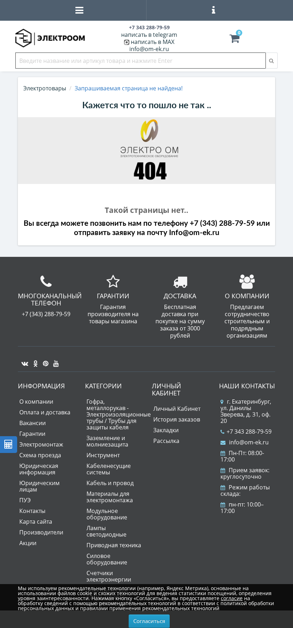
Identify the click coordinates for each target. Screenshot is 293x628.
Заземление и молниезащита (107, 441)
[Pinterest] (43, 361)
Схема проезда (40, 455)
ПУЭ (25, 500)
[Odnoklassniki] (34, 361)
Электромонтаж (41, 444)
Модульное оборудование (106, 514)
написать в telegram (149, 35)
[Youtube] (54, 361)
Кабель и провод (110, 483)
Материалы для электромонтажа (109, 497)
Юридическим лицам (39, 486)
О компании (36, 401)
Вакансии (32, 423)
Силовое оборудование (106, 559)
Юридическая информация (38, 469)
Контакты (32, 511)
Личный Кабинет (176, 409)
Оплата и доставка (44, 412)
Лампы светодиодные (106, 531)
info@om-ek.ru (149, 49)
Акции (27, 543)
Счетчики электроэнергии (108, 576)
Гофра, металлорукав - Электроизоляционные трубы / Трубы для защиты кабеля (118, 414)
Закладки (166, 430)
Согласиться (149, 620)
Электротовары (44, 88)
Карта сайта (35, 521)
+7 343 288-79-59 (249, 431)
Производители (41, 532)
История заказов (176, 419)
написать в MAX (152, 42)
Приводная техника (113, 545)
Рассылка (166, 441)
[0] (234, 40)
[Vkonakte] (23, 361)
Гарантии (32, 434)
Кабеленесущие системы (108, 469)
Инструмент (103, 455)
